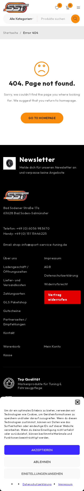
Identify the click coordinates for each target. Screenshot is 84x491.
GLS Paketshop (15, 302)
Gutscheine (12, 311)
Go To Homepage (42, 118)
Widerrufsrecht (56, 284)
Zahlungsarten (14, 293)
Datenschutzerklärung (37, 484)
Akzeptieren (42, 450)
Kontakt (9, 333)
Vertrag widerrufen (57, 297)
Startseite (10, 33)
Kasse (7, 355)
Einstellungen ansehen (42, 474)
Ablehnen (42, 462)
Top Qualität (29, 379)
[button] (77, 402)
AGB (47, 267)
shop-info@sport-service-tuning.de (40, 244)
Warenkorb (11, 346)
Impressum (65, 484)
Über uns (10, 258)
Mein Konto (52, 346)
